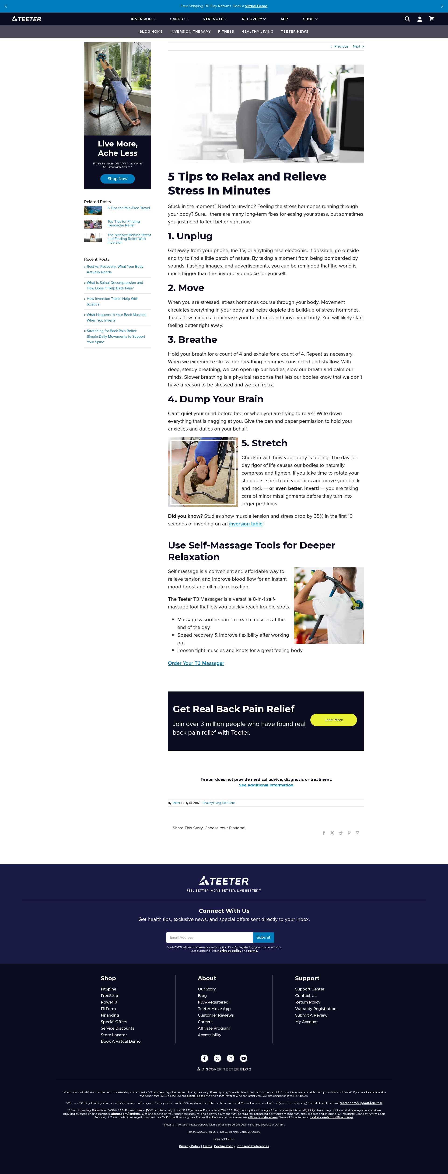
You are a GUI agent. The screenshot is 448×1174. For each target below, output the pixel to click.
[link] (419, 19)
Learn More (334, 719)
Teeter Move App (214, 1009)
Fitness (226, 31)
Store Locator (114, 1035)
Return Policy (307, 1002)
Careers (205, 1022)
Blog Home (151, 31)
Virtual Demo (256, 6)
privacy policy (230, 950)
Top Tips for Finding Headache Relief (124, 223)
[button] (432, 19)
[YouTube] (243, 1059)
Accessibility (209, 1035)
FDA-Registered (213, 1002)
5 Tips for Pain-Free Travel (129, 208)
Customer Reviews (216, 1015)
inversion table (245, 524)
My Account (306, 1022)
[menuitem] (143, 19)
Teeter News (294, 31)
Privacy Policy (189, 1146)
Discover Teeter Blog (226, 1069)
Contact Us (306, 995)
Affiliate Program (214, 1028)
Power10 (109, 1002)
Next (442, 6)
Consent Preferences (253, 1146)
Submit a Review (311, 1015)
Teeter (176, 803)
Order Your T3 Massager (196, 663)
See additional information (266, 785)
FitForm (108, 1009)
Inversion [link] (141, 19)
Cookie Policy (224, 1146)
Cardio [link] (177, 19)
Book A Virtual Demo (121, 1041)
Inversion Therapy (191, 31)
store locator (197, 1096)
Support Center (309, 989)
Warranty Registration (315, 1009)
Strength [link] (213, 19)
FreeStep (109, 995)
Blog (202, 995)
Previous (6, 6)
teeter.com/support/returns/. (361, 1103)
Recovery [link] (252, 19)
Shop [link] (308, 19)
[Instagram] (230, 1059)
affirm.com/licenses (263, 1117)
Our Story (207, 989)
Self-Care (228, 803)
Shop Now (117, 179)
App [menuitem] (284, 19)
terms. (253, 950)
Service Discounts (117, 1028)
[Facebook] (204, 1059)
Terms (207, 1146)
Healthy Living (257, 31)
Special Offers (114, 1022)
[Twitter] (217, 1059)
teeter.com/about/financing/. (332, 1117)
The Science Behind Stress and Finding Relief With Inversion (129, 238)
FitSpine (108, 989)
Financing (110, 1015)
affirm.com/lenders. (125, 1113)
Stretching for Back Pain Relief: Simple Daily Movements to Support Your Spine (116, 336)
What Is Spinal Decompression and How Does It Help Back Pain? (115, 285)
